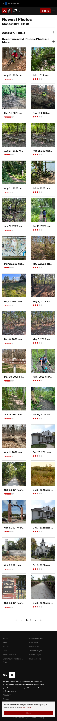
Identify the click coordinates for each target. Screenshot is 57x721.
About (5, 638)
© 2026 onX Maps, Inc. (21, 717)
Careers (6, 699)
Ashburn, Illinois (13, 32)
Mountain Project (36, 638)
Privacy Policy (26, 707)
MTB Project (34, 642)
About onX (7, 695)
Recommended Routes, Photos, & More (26, 40)
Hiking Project (34, 646)
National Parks (35, 659)
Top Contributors (9, 654)
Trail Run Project (35, 650)
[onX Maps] (9, 677)
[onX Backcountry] (10, 3)
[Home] (13, 10)
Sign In (45, 10)
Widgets (6, 646)
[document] (28, 709)
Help (5, 642)
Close (28, 713)
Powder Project (35, 654)
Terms (34, 717)
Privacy (41, 717)
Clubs (5, 650)
